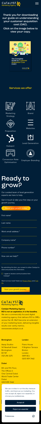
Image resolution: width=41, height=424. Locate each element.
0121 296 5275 (7, 356)
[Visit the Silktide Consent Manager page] (33, 416)
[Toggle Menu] (37, 3)
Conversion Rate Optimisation (11, 161)
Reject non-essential (20, 409)
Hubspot (10, 146)
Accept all (20, 402)
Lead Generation (30, 143)
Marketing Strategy (10, 114)
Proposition (10, 131)
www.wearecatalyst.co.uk (12, 329)
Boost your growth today (16, 208)
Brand (30, 113)
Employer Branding (30, 160)
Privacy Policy (27, 281)
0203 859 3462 (28, 359)
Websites (30, 128)
